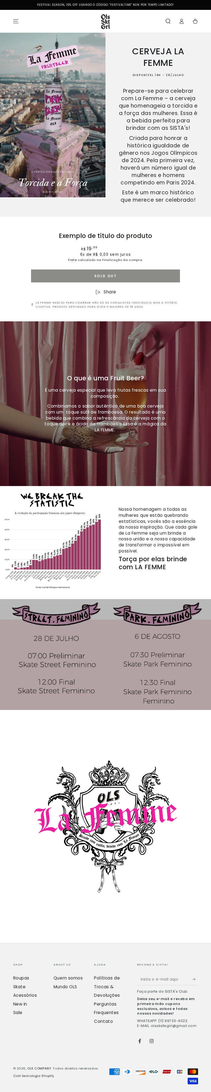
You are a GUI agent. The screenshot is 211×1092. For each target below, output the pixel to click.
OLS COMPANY (39, 1068)
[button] (168, 21)
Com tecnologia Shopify (33, 1076)
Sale (18, 1012)
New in (20, 1004)
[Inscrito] (195, 979)
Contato (103, 1021)
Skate (19, 987)
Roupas (21, 978)
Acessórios (25, 995)
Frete (72, 260)
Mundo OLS (65, 987)
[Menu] (16, 21)
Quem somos (68, 978)
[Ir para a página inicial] (105, 21)
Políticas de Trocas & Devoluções (107, 986)
